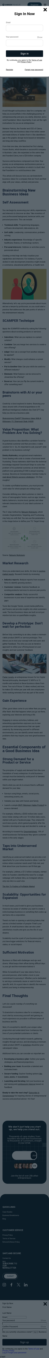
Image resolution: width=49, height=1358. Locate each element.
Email (8, 23)
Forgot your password (34, 70)
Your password (12, 37)
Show (39, 37)
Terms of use (37, 60)
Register (9, 70)
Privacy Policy (26, 62)
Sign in (24, 53)
